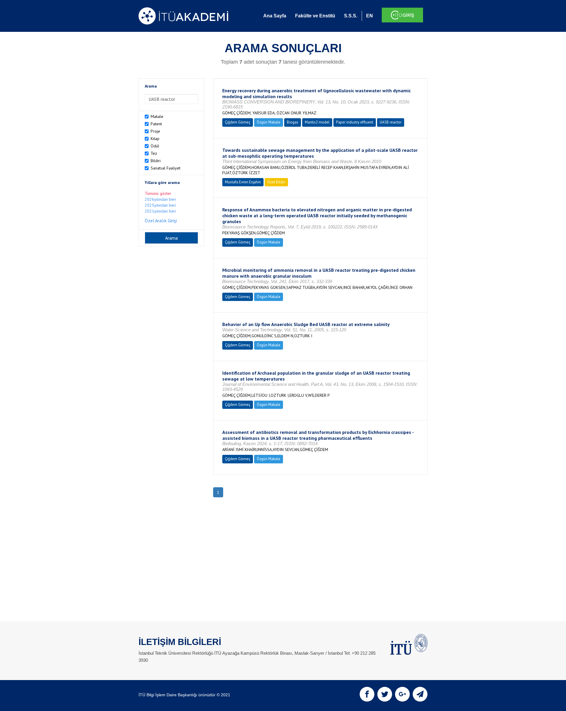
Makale (157, 116)
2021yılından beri (160, 211)
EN (369, 15)
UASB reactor (391, 122)
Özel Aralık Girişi (161, 220)
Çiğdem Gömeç (237, 122)
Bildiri (156, 160)
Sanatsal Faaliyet (165, 168)
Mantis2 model (317, 122)
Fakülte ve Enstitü (315, 15)
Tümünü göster (158, 193)
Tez (154, 153)
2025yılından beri (160, 205)
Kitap (155, 138)
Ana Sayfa (274, 15)
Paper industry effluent (354, 122)
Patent (156, 123)
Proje (155, 131)
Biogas (292, 122)
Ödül (155, 146)
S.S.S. (350, 15)
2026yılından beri (160, 199)
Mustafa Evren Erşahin (243, 182)
